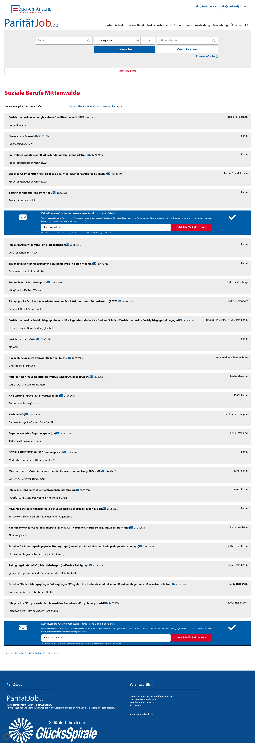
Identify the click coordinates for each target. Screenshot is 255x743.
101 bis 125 (113, 106)
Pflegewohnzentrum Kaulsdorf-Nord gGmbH (34, 611)
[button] (6, 736)
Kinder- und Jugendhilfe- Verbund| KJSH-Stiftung (36, 554)
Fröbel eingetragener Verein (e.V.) (28, 163)
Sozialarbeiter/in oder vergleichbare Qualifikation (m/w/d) (45, 117)
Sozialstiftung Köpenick (22, 200)
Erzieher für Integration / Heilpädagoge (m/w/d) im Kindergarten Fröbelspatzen (58, 174)
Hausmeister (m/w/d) (22, 136)
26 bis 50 (80, 106)
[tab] (127, 71)
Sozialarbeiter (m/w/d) (22, 339)
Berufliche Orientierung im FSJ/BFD (31, 193)
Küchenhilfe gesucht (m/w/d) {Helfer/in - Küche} (38, 358)
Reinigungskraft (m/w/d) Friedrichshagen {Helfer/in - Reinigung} (49, 565)
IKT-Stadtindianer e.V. (21, 144)
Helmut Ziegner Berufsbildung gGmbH (31, 328)
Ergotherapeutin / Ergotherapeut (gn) (32, 433)
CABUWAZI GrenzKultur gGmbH (27, 385)
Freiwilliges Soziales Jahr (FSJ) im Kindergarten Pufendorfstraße (48, 155)
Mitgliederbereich (207, 6)
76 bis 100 (102, 106)
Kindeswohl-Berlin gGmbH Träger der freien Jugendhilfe (40, 517)
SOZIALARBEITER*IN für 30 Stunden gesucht (36, 452)
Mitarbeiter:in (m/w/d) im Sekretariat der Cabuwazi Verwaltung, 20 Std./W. (55, 471)
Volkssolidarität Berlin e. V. (23, 253)
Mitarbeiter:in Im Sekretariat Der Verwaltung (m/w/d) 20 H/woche (49, 377)
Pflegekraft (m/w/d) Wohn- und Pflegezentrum (37, 245)
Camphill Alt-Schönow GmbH (25, 309)
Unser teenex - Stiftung (22, 366)
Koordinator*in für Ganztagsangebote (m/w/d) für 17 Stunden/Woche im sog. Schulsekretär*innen (69, 528)
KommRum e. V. (18, 125)
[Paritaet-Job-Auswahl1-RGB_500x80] (31, 20)
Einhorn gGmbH (18, 535)
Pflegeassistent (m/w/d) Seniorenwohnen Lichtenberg (42, 490)
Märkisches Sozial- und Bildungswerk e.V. (32, 460)
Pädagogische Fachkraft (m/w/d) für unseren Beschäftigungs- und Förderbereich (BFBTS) (63, 301)
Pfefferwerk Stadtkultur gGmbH (27, 271)
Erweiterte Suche (206, 56)
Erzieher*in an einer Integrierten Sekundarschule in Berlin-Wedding (51, 264)
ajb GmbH (14, 347)
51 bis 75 (90, 106)
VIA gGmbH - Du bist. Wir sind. (26, 290)
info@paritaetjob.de (233, 6)
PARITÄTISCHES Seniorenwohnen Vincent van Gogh (38, 498)
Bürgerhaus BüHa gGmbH (23, 403)
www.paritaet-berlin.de (141, 714)
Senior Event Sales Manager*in (28, 282)
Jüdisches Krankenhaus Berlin (25, 441)
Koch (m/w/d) (17, 414)
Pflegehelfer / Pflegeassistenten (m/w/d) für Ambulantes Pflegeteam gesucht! (57, 603)
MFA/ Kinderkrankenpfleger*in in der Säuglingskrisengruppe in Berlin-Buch (56, 509)
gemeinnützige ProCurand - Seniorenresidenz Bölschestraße (43, 573)
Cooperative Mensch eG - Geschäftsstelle (32, 592)
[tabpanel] (127, 370)
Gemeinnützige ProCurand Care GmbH (31, 422)
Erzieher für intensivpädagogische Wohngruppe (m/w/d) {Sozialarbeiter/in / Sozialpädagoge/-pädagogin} (74, 546)
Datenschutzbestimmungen (95, 233)
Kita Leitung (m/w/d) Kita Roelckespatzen (34, 396)
